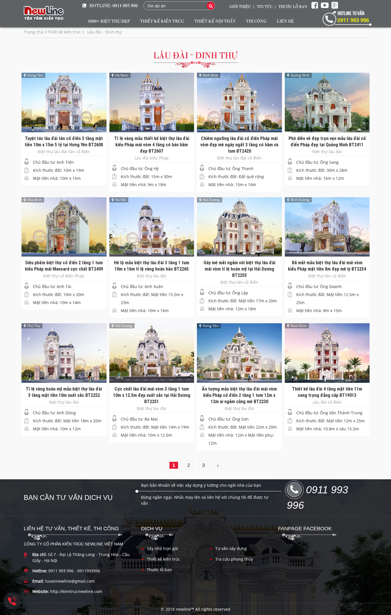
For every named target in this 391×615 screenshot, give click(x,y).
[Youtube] (325, 5)
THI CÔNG (256, 21)
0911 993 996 (125, 5)
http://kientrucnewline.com (76, 591)
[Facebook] (314, 5)
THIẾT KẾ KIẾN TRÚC (162, 21)
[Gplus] (334, 5)
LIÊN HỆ (285, 21)
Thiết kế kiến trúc (163, 559)
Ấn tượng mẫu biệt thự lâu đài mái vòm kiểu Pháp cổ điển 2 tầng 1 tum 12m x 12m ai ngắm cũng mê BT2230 (239, 395)
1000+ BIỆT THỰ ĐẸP (109, 21)
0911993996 (88, 570)
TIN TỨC (264, 6)
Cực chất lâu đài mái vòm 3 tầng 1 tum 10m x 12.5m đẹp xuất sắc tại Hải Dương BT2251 (151, 395)
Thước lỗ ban (159, 569)
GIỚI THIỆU (240, 6)
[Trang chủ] (44, 13)
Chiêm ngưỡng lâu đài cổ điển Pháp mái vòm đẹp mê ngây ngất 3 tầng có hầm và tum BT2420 (239, 144)
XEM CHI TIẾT (64, 98)
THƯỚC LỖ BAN (292, 6)
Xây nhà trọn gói (162, 548)
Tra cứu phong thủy (234, 559)
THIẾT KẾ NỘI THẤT (215, 21)
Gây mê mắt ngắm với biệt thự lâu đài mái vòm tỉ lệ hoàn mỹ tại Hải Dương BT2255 (239, 269)
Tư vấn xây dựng (231, 548)
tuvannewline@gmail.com (70, 581)
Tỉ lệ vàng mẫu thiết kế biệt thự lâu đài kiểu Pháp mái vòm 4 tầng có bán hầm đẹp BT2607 (151, 144)
